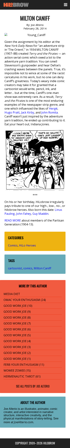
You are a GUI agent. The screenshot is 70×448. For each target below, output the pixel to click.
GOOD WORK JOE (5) (17, 335)
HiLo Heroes (27, 245)
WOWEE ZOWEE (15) (17, 371)
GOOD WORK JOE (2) (17, 353)
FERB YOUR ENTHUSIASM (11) (24, 365)
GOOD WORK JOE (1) (17, 359)
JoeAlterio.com (23, 422)
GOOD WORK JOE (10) (18, 306)
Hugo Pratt (12, 112)
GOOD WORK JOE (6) (17, 329)
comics (27, 268)
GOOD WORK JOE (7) (17, 323)
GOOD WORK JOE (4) (17, 341)
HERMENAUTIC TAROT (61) (22, 376)
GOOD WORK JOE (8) (17, 317)
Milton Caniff (42, 268)
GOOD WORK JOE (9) (17, 312)
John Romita (49, 112)
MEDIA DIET (12, 294)
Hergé (53, 108)
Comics (13, 245)
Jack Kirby (27, 112)
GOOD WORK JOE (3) (17, 347)
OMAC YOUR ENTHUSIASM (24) (25, 300)
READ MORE (12, 220)
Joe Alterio (43, 386)
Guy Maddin (40, 214)
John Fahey (23, 214)
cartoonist (15, 268)
